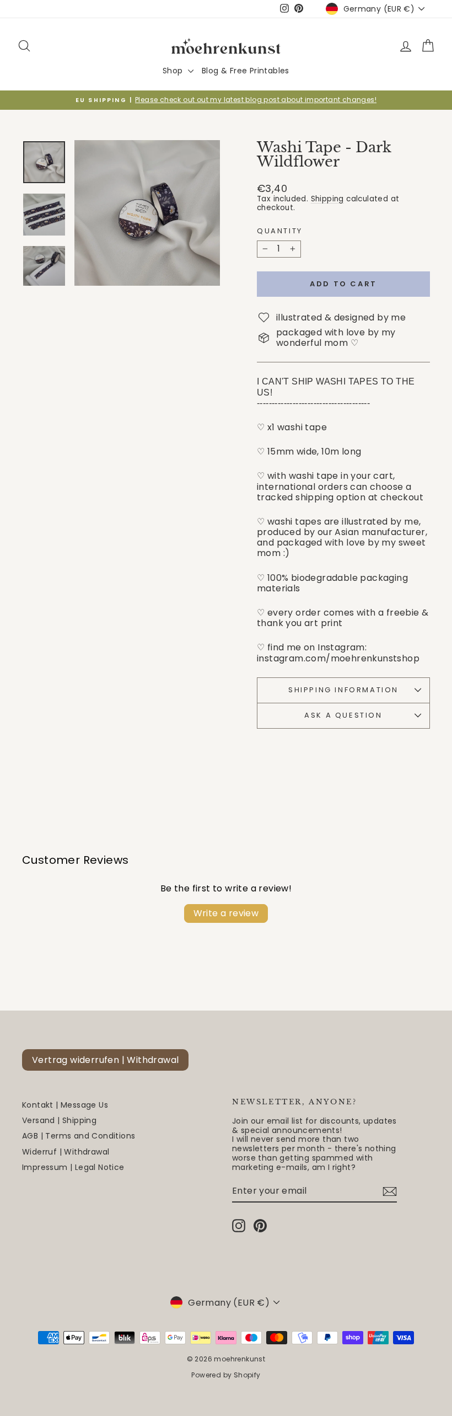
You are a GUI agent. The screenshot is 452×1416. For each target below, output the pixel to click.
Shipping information (343, 690)
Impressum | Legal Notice (73, 1167)
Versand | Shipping (59, 1120)
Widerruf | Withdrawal (65, 1151)
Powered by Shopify (225, 1375)
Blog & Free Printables (245, 70)
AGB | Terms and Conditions (78, 1135)
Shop (174, 70)
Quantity (280, 231)
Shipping (327, 199)
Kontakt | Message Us (65, 1104)
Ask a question (343, 715)
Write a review (226, 913)
